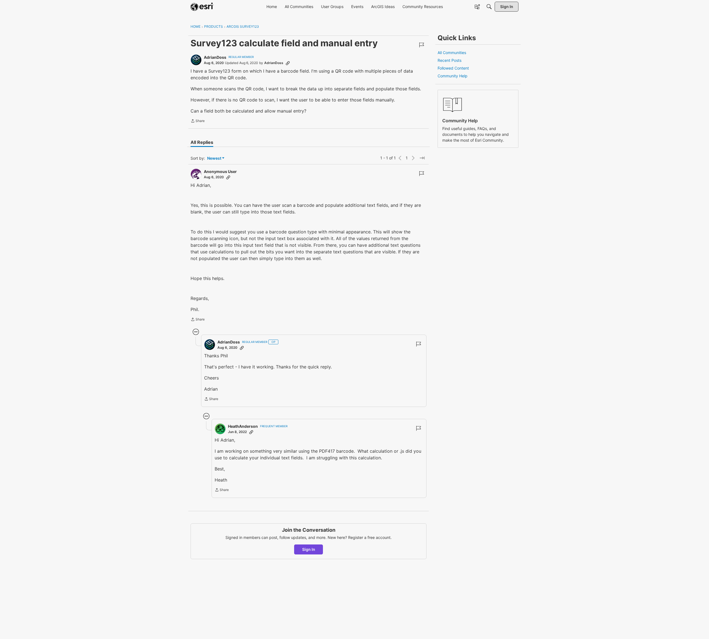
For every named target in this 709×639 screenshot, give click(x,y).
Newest (214, 158)
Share (198, 121)
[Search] (489, 7)
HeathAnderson (243, 426)
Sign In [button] (308, 549)
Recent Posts (449, 60)
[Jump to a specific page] (422, 158)
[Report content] (422, 45)
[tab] (202, 142)
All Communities (452, 52)
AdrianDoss (215, 57)
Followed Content (453, 68)
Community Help (452, 75)
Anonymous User (220, 171)
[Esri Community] (202, 6)
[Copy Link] (287, 62)
